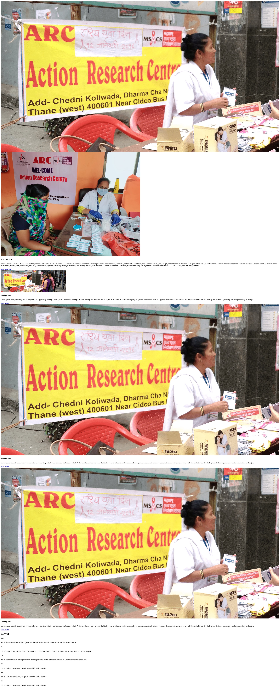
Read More (5, 303)
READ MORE (6, 269)
